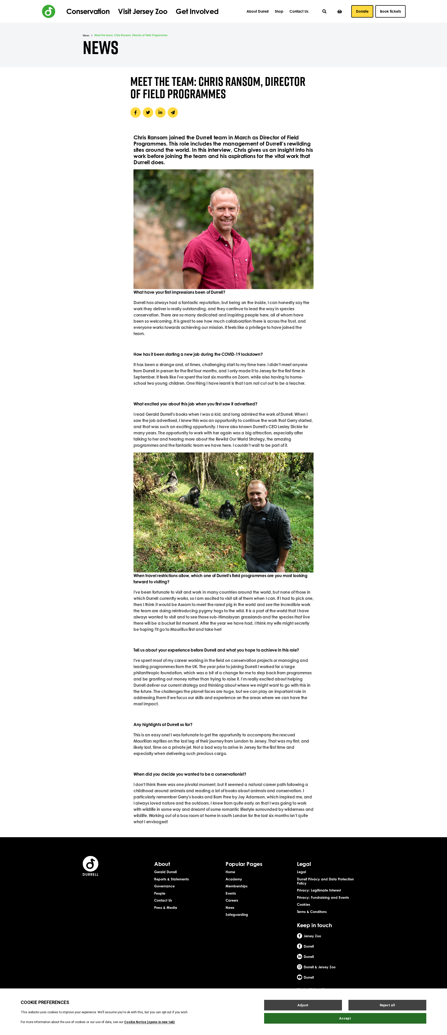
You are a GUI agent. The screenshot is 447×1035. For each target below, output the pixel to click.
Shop (279, 11)
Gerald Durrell (165, 872)
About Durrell (258, 11)
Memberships (237, 886)
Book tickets (390, 11)
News (86, 35)
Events (231, 893)
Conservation (88, 11)
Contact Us (298, 11)
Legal (301, 872)
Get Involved (197, 11)
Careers (232, 900)
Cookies (303, 904)
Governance (164, 886)
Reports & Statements (171, 879)
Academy (234, 879)
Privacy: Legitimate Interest (319, 890)
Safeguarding (237, 914)
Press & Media (165, 907)
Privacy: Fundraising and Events (323, 897)
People (159, 893)
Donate (362, 11)
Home (230, 872)
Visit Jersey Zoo (142, 11)
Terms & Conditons (312, 912)
